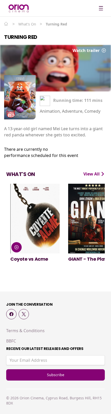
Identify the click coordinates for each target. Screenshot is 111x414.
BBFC (11, 341)
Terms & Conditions (25, 330)
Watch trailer (87, 50)
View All (92, 174)
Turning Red (20, 37)
